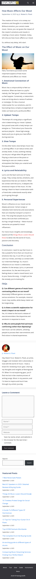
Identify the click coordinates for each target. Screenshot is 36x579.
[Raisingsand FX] (10, 3)
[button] (28, 3)
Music (18, 571)
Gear (15, 567)
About (5, 567)
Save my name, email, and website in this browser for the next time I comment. (18, 440)
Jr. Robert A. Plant (8, 353)
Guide (21, 567)
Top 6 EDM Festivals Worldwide (14, 529)
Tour (10, 567)
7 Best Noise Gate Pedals (11, 478)
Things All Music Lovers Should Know (16, 494)
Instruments (29, 567)
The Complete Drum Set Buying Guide (16, 536)
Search (4, 459)
